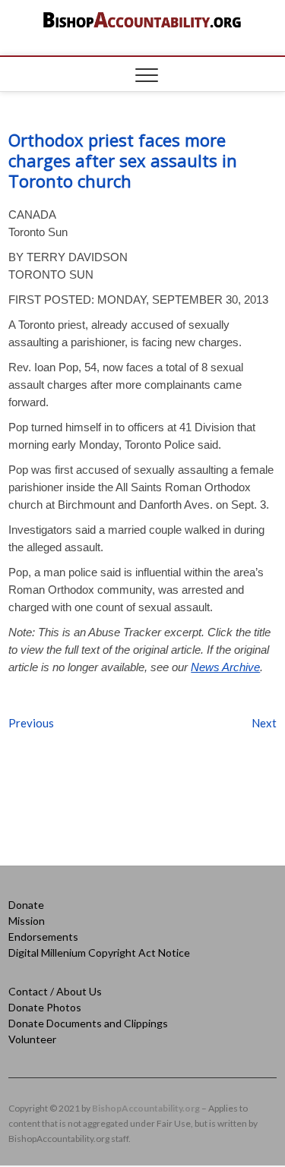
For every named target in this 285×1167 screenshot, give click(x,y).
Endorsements (43, 936)
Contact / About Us (55, 991)
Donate (26, 904)
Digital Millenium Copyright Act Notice (99, 952)
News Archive (225, 667)
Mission (26, 920)
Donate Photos (44, 1007)
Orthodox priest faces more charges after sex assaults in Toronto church (122, 160)
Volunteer (32, 1039)
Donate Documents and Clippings (88, 1023)
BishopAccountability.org (146, 1108)
